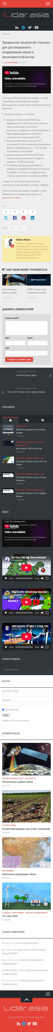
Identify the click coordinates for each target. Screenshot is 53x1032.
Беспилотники (9, 825)
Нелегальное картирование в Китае (19, 874)
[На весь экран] (46, 578)
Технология (21, 426)
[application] (26, 533)
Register (6, 720)
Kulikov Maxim (11, 62)
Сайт (7, 348)
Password (6, 700)
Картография (8, 871)
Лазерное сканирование (27, 442)
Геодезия (6, 913)
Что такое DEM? (10, 916)
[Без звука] (42, 578)
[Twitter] (29, 27)
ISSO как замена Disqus (27, 943)
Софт (42, 442)
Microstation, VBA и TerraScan (29, 448)
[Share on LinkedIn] (32, 215)
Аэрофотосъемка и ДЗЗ (12, 778)
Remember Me (11, 709)
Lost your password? (20, 720)
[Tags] (43, 420)
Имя (7, 338)
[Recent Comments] (26, 420)
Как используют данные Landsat (17, 781)
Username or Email (10, 691)
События (6, 34)
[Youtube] (36, 27)
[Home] (17, 27)
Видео (12, 228)
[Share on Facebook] (14, 215)
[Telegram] (23, 27)
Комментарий (12, 318)
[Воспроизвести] (6, 578)
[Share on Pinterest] (23, 215)
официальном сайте (11, 197)
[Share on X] (6, 215)
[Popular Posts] (10, 420)
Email (30, 338)
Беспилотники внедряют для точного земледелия (26, 828)
